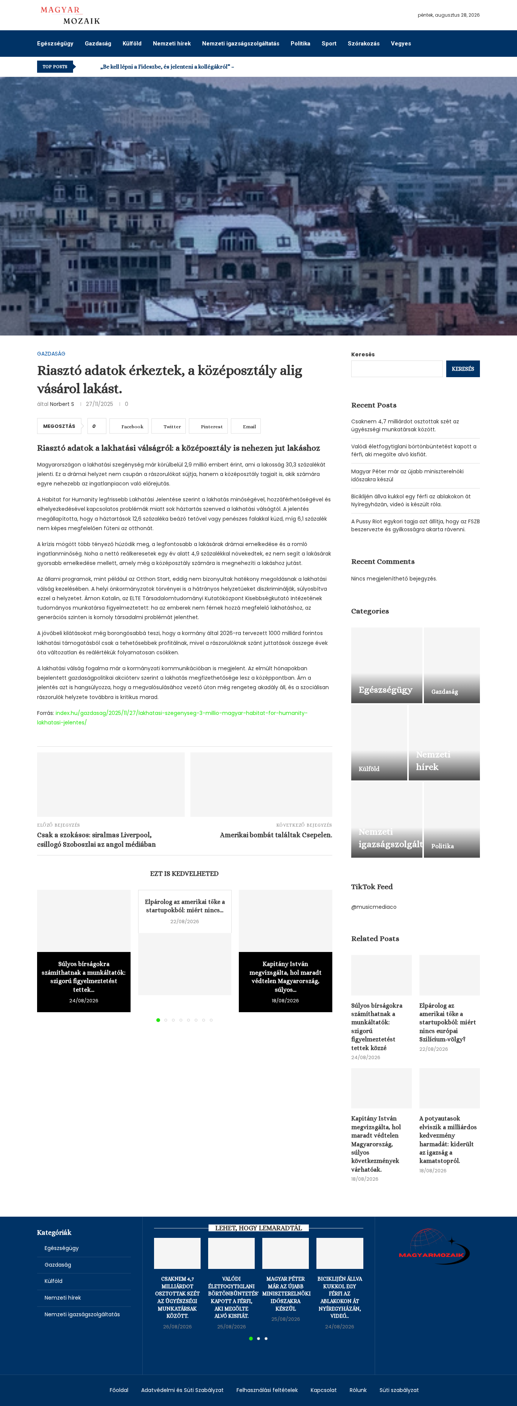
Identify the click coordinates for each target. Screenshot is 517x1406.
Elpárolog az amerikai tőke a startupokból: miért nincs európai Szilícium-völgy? (447, 1022)
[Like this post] (99, 426)
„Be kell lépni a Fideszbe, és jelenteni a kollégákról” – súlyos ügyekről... (190, 66)
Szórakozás (364, 43)
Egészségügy (55, 43)
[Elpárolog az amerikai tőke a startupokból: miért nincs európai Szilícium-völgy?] (185, 964)
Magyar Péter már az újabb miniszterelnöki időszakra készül (286, 1293)
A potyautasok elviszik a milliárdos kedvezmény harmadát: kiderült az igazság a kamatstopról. (448, 1139)
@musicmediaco (374, 907)
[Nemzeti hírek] (444, 742)
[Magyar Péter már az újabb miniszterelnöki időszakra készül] (285, 1253)
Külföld (132, 43)
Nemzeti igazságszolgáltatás (240, 43)
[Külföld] (379, 742)
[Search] (476, 43)
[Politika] (452, 820)
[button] (83, 67)
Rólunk (358, 1390)
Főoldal (119, 1390)
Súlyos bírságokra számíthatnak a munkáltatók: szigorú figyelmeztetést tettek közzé (376, 1027)
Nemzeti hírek (172, 43)
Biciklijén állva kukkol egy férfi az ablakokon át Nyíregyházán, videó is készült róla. (411, 500)
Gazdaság (98, 43)
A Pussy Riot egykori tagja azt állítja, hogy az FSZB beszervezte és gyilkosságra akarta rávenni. (415, 525)
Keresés (363, 354)
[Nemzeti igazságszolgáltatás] (386, 820)
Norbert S (62, 404)
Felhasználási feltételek (267, 1390)
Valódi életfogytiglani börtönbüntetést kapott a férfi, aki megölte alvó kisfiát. (414, 450)
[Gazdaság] (452, 665)
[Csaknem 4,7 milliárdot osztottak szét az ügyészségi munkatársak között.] (177, 1253)
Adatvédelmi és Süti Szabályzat (182, 1390)
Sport (329, 43)
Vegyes (401, 43)
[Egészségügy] (386, 665)
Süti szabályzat (399, 1390)
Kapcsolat (324, 1390)
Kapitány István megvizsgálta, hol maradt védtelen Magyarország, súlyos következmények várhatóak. (376, 1144)
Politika (300, 43)
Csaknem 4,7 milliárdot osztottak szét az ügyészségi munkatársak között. (405, 425)
